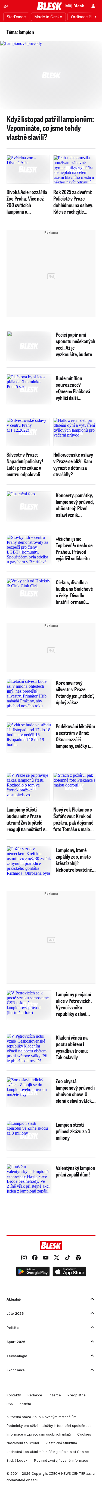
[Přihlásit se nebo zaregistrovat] (93, 6)
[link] (24, 1258)
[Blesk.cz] (49, 6)
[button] (33, 1272)
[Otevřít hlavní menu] (6, 6)
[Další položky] (95, 17)
